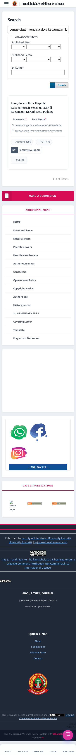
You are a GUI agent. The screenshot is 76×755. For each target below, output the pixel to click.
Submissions (38, 646)
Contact (38, 658)
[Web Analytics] (5, 581)
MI (42, 737)
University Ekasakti (20, 542)
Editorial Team (38, 652)
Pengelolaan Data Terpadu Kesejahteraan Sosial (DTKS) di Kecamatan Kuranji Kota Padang (32, 107)
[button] (68, 735)
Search (62, 85)
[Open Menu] (6, 3)
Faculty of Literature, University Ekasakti (46, 538)
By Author (17, 67)
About (38, 641)
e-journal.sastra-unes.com (50, 542)
